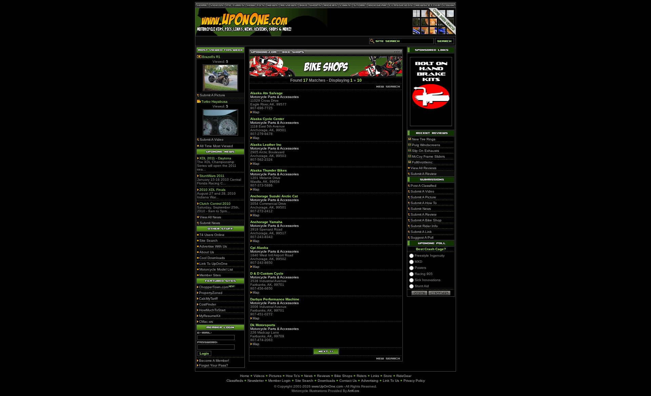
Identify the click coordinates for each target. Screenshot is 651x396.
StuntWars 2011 (211, 176)
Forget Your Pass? (213, 365)
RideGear (403, 376)
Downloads (326, 380)
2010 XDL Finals (212, 190)
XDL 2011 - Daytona (215, 158)
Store (387, 376)
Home (244, 376)
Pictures (275, 376)
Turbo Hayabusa (214, 101)
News (308, 376)
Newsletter (256, 380)
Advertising (369, 380)
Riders (362, 376)
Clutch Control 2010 (215, 203)
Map (256, 112)
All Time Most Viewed (216, 146)
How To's (293, 376)
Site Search (304, 380)
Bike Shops (343, 376)
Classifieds (234, 380)
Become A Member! (214, 360)
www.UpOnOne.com (327, 386)
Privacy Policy (414, 380)
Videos (259, 376)
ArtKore (353, 391)
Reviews (323, 376)
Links (375, 376)
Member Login (279, 380)
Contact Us (348, 380)
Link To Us (391, 380)
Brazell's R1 (211, 57)
